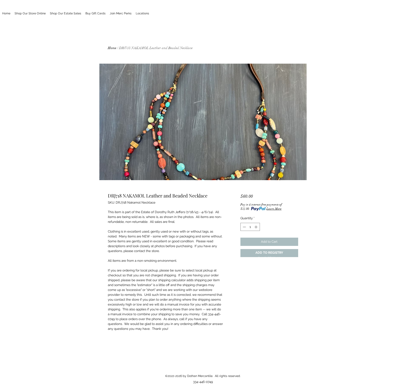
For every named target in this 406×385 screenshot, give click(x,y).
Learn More (273, 209)
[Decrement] (244, 227)
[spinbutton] (250, 227)
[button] (269, 253)
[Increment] (256, 227)
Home (112, 48)
